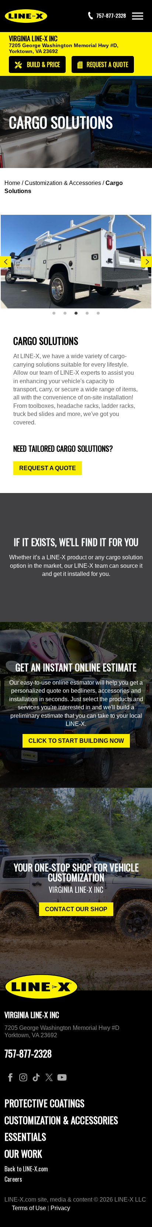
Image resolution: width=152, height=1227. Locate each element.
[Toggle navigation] (138, 16)
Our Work (23, 1153)
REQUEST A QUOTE (47, 468)
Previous (5, 261)
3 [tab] (78, 316)
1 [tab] (56, 316)
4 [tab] (89, 316)
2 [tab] (67, 316)
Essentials (25, 1136)
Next (146, 261)
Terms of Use (29, 1208)
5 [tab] (100, 316)
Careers (13, 1179)
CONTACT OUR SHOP (76, 909)
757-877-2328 (28, 1053)
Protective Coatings (44, 1103)
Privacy (60, 1208)
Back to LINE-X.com (26, 1168)
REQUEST (106, 64)
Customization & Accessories (63, 183)
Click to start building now (76, 741)
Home (12, 183)
